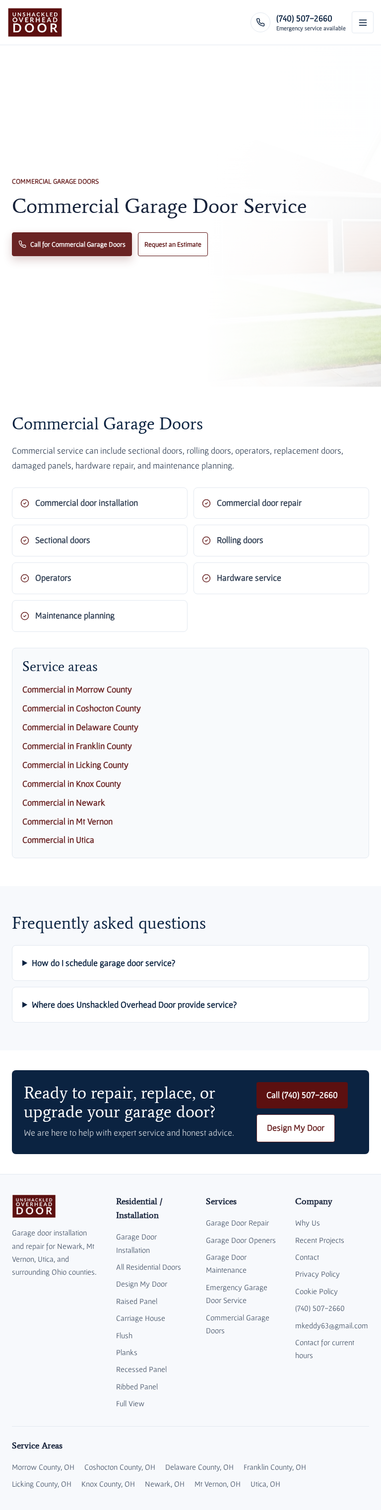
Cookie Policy (316, 1291)
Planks (126, 1352)
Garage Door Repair (237, 1222)
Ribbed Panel (137, 1386)
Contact (307, 1256)
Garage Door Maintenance (226, 1263)
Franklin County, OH (275, 1466)
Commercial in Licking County (75, 765)
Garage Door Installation (136, 1243)
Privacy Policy (317, 1273)
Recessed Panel (141, 1369)
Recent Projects (319, 1239)
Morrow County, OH (43, 1466)
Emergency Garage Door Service (236, 1293)
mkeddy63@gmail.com (331, 1325)
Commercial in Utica (58, 840)
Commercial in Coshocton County (81, 708)
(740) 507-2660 (320, 1308)
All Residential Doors (148, 1266)
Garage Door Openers (241, 1239)
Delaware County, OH (199, 1466)
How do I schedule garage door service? (103, 963)
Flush (124, 1335)
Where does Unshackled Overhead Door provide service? (134, 1004)
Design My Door (295, 1128)
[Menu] (363, 22)
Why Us (307, 1222)
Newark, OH (165, 1483)
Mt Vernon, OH (217, 1483)
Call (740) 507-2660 (302, 1095)
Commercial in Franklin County (77, 746)
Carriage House (140, 1317)
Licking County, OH (41, 1483)
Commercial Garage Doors (237, 1324)
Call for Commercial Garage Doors (78, 244)
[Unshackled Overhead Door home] (35, 22)
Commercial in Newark (63, 803)
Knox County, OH (108, 1483)
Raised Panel (136, 1301)
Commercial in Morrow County (77, 689)
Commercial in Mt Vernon (67, 821)
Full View (130, 1403)
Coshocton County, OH (119, 1466)
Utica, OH (265, 1483)
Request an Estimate (172, 244)
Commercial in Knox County (71, 784)
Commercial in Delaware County (80, 727)
